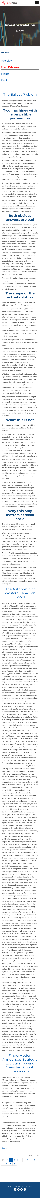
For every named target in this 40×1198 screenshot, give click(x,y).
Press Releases (10, 67)
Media (4, 80)
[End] (14, 1164)
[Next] (10, 1164)
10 (6, 1164)
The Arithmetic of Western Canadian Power (20, 593)
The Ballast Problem (20, 94)
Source (4, 1148)
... (24, 1160)
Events (5, 74)
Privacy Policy (27, 1186)
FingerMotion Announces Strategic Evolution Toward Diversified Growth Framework (20, 1063)
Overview (7, 60)
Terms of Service (14, 1186)
